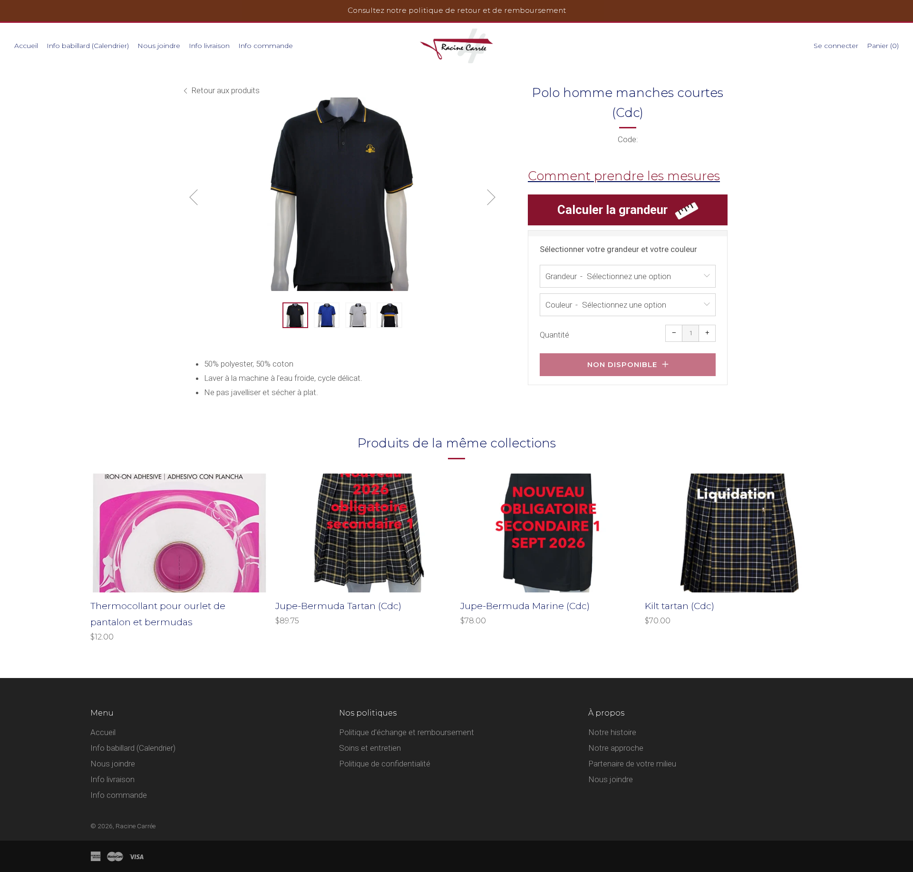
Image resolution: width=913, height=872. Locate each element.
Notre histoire (612, 732)
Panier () (883, 45)
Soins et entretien (370, 748)
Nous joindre (158, 45)
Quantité (554, 334)
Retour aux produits (225, 90)
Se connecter (836, 45)
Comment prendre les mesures (624, 176)
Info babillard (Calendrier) (88, 45)
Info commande (265, 45)
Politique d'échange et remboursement (406, 732)
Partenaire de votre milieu (632, 763)
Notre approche (615, 748)
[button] (295, 315)
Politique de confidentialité (384, 763)
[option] (342, 194)
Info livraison (209, 45)
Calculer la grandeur (612, 210)
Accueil (26, 45)
